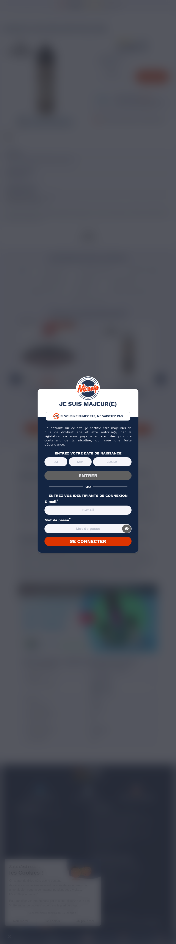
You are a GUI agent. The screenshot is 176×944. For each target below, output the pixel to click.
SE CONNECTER (88, 541)
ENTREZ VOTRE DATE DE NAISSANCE (88, 453)
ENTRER (88, 475)
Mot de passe (57, 520)
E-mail (51, 502)
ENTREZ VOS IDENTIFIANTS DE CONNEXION (88, 496)
